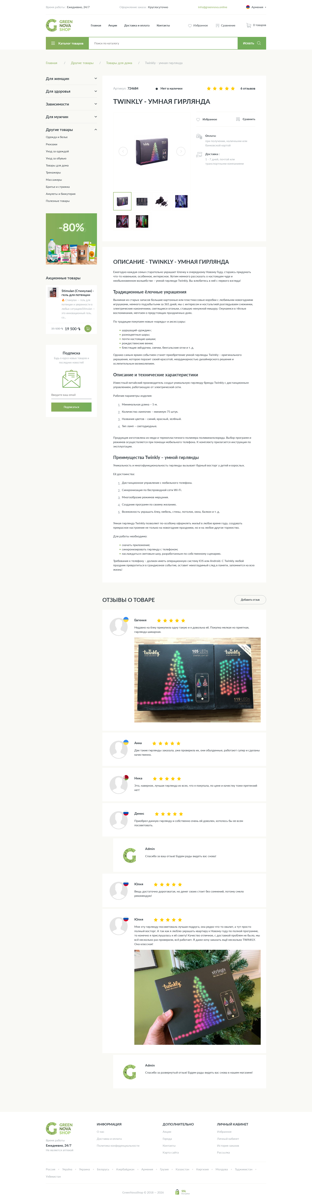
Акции (112, 25)
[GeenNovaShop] (59, 25)
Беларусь (103, 1169)
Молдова (222, 1169)
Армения (147, 1169)
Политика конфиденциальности (118, 1145)
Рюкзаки (51, 144)
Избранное (224, 1131)
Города (167, 1138)
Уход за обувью (56, 158)
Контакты (163, 25)
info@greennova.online (212, 7)
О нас (100, 1131)
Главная (96, 25)
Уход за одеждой (57, 151)
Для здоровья (58, 91)
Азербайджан (125, 1169)
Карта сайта (171, 1152)
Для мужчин (57, 116)
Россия (50, 1169)
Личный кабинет (228, 1138)
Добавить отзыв (250, 599)
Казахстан (182, 1169)
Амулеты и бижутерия (60, 193)
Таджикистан (243, 1169)
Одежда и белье (57, 137)
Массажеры (54, 179)
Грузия (164, 1169)
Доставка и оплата (137, 25)
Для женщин (57, 78)
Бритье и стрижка (58, 186)
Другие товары (59, 129)
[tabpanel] (152, 151)
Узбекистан (53, 1176)
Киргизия (202, 1169)
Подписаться (71, 407)
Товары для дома (57, 165)
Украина (84, 1169)
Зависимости (57, 104)
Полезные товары (58, 200)
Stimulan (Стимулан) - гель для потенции (78, 293)
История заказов (228, 1145)
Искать (248, 43)
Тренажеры (53, 172)
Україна (67, 1169)
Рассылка (223, 1152)
